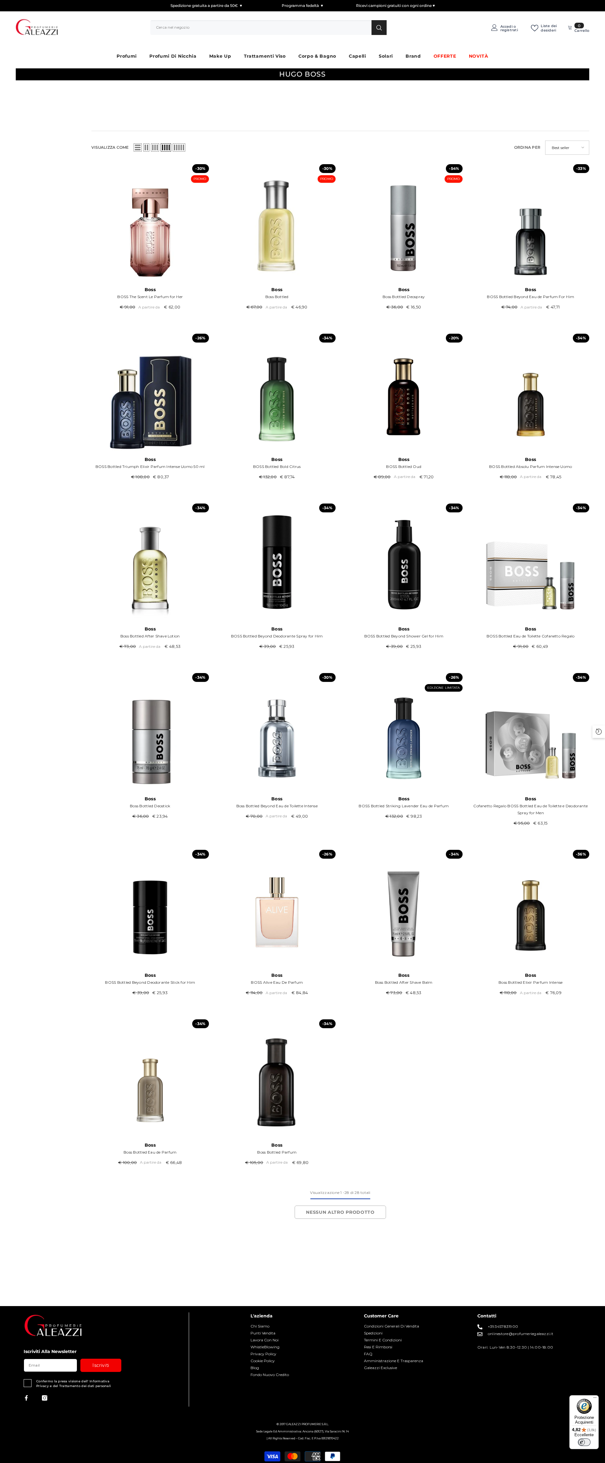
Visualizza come (110, 147)
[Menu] (595, 1399)
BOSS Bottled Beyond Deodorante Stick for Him (150, 982)
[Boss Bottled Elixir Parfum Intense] (531, 908)
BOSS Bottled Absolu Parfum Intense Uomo (530, 466)
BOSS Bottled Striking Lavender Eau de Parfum (404, 805)
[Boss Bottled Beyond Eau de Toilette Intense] (277, 732)
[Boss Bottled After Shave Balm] (404, 908)
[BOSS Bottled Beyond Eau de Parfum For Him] (531, 223)
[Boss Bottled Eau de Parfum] (150, 1078)
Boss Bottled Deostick (150, 805)
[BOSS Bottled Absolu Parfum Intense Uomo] (531, 392)
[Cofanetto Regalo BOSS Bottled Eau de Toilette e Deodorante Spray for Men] (531, 732)
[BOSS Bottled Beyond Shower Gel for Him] (404, 562)
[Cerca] (268, 27)
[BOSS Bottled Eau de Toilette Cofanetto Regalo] (531, 562)
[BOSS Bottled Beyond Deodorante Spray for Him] (277, 562)
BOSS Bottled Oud (403, 466)
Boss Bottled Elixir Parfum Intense (530, 982)
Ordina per (527, 147)
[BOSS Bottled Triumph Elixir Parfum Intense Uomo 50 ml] (150, 392)
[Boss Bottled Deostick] (150, 732)
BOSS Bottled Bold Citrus (277, 466)
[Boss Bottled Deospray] (404, 223)
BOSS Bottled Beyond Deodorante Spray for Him (277, 636)
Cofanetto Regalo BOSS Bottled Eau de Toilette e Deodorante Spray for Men (530, 809)
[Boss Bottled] (277, 223)
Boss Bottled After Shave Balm (404, 982)
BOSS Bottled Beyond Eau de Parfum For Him (530, 296)
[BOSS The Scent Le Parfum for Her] (150, 223)
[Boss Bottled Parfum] (277, 1078)
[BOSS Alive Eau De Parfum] (277, 908)
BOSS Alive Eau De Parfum (277, 982)
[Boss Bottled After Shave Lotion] (150, 562)
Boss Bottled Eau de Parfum (150, 1152)
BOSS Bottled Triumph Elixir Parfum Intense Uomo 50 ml (150, 466)
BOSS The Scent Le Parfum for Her (150, 296)
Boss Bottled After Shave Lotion (150, 636)
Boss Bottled (277, 296)
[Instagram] (44, 1398)
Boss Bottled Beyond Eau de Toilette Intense (277, 805)
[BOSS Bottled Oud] (404, 392)
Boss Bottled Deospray (404, 296)
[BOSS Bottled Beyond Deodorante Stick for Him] (150, 908)
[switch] (584, 1442)
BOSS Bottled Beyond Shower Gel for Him (403, 636)
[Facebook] (26, 1398)
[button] (138, 147)
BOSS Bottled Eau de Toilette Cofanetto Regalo (531, 636)
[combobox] (261, 27)
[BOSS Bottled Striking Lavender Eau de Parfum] (404, 732)
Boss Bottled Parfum (277, 1152)
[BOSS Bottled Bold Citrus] (277, 392)
